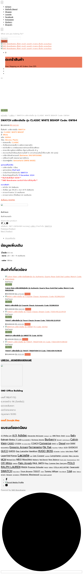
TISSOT (36, 471)
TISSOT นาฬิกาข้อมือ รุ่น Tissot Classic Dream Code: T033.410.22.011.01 (32, 320)
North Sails (63, 460)
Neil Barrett (44, 460)
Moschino (27, 459)
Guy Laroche (22, 451)
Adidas (22, 435)
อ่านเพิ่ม (27, 294)
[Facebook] (2, 223)
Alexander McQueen (35, 436)
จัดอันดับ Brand (11, 9)
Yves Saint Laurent (46, 475)
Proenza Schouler (36, 467)
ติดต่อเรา (8, 22)
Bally (73, 435)
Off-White (6, 463)
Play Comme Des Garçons (56, 463)
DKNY (72, 443)
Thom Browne (26, 471)
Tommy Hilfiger (51, 471)
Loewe (47, 456)
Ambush (46, 436)
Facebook (9, 17)
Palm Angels (25, 463)
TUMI (69, 471)
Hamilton (33, 451)
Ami (50, 436)
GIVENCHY (73, 447)
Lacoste (23, 455)
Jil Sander (57, 451)
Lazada (8, 14)
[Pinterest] (7, 223)
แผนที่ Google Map (10, 420)
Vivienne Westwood (29, 474)
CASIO (10, 443)
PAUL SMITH (38, 463)
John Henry (70, 451)
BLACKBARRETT (26, 440)
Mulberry (36, 460)
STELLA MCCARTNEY (61, 467)
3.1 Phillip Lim (6, 436)
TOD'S (42, 471)
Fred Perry (55, 447)
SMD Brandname (18, 490)
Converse (45, 443)
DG (57, 444)
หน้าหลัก (4, 115)
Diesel (62, 443)
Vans (74, 472)
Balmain (5, 439)
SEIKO (51, 467)
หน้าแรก (8, 6)
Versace (9, 475)
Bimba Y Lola (15, 439)
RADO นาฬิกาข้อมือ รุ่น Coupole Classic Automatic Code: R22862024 (32, 305)
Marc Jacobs (74, 456)
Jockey (62, 451)
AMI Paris (56, 435)
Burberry (50, 439)
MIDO (19, 459)
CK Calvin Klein (26, 444)
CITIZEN (18, 443)
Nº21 (78, 460)
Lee (31, 456)
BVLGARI (59, 440)
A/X (14, 435)
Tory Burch (62, 472)
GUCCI (4, 451)
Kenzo (14, 455)
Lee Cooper (38, 455)
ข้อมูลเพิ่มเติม (10, 238)
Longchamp (55, 455)
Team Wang (16, 471)
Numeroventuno (71, 460)
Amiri (63, 436)
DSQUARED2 (5, 448)
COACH (35, 443)
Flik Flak (47, 447)
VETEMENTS (16, 475)
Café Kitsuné (66, 440)
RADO (46, 467)
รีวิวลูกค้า (8, 25)
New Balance (54, 459)
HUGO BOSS (45, 451)
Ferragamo (35, 447)
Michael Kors (11, 460)
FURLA (61, 448)
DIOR (68, 444)
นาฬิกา (12, 115)
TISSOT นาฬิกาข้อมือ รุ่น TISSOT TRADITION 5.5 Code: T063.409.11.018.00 (33, 351)
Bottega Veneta (38, 440)
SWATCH (48, 226)
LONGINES (64, 456)
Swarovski (74, 467)
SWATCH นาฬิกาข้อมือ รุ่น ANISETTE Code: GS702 (23, 335)
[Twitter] (5, 223)
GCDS (66, 447)
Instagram (9, 19)
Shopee (8, 12)
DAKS (54, 444)
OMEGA (15, 464)
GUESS (12, 451)
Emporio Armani (19, 447)
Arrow (68, 436)
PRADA (24, 467)
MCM (3, 459)
